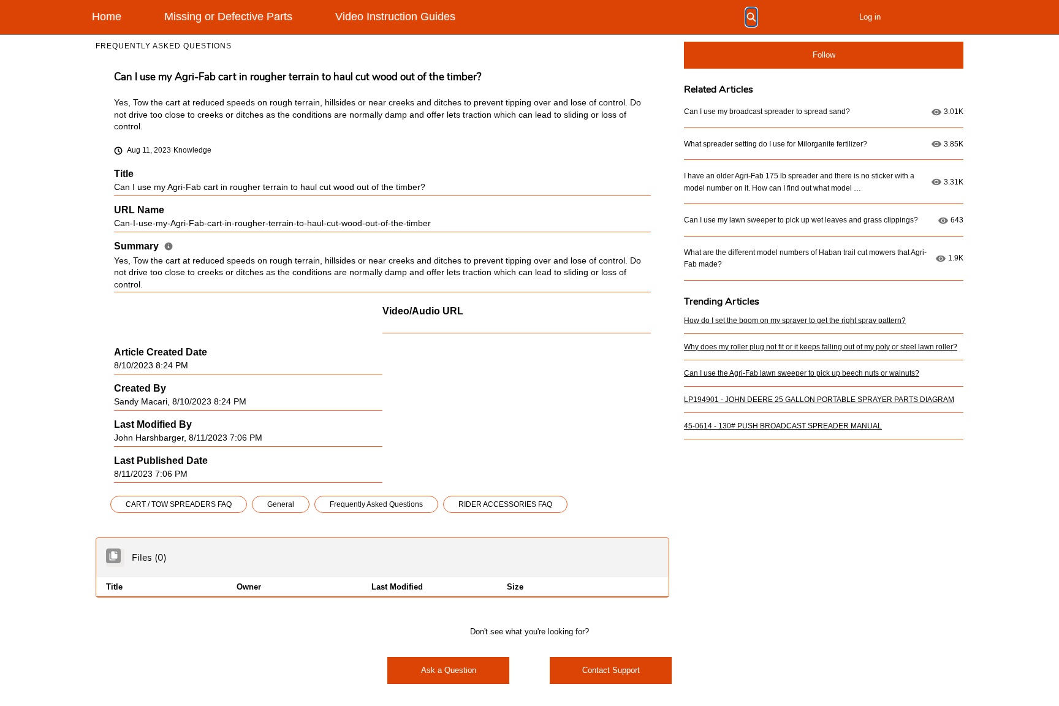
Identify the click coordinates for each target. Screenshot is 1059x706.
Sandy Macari (140, 401)
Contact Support (611, 670)
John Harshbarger (149, 437)
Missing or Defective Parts (228, 16)
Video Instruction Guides (395, 16)
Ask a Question (448, 670)
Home (106, 16)
